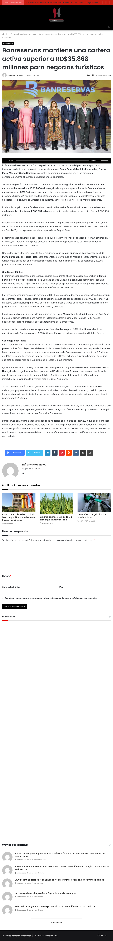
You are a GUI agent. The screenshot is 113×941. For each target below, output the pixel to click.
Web (61, 587)
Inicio (6, 34)
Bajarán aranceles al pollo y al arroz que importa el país (56, 518)
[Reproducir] (6, 160)
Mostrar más (56, 922)
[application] (56, 160)
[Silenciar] (98, 160)
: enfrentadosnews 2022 (46, 935)
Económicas (16, 34)
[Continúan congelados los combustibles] (94, 502)
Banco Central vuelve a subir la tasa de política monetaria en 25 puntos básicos (18, 517)
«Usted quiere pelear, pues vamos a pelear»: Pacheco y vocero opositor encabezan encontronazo (60, 855)
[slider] (105, 160)
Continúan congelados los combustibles (92, 516)
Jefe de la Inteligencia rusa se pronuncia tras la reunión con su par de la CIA (55, 906)
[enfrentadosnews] (56, 14)
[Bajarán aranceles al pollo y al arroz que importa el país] (56, 503)
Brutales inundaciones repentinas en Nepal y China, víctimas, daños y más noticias (59, 879)
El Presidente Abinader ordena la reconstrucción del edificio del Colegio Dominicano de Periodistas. (62, 868)
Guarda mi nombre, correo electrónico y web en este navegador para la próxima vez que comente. (51, 598)
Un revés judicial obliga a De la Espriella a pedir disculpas (45, 893)
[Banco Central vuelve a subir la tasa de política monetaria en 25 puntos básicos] (18, 502)
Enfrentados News (15, 75)
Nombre (6, 576)
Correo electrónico (11, 587)
